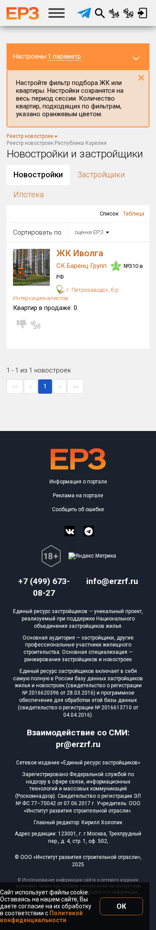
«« (15, 386)
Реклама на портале (78, 496)
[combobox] (90, 232)
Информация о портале (78, 482)
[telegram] (84, 13)
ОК (121, 906)
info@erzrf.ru (112, 581)
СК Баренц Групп (82, 266)
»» (75, 386)
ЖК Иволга (79, 253)
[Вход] (142, 13)
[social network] (70, 531)
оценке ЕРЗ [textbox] (89, 232)
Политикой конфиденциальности (41, 916)
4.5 (116, 266)
